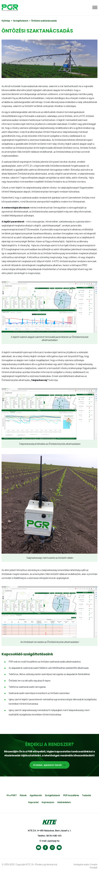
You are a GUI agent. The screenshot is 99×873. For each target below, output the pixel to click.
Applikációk (36, 795)
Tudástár (86, 795)
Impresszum (48, 802)
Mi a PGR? (12, 795)
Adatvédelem (64, 802)
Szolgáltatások (52, 795)
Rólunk (23, 795)
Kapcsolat (33, 802)
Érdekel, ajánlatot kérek (47, 764)
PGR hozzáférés (71, 795)
